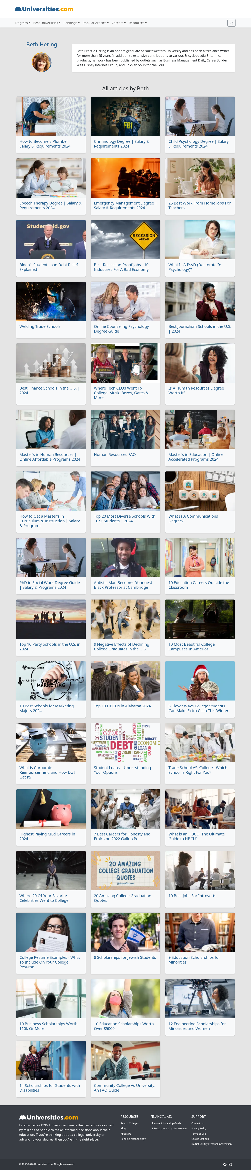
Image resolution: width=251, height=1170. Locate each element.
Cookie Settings (200, 1139)
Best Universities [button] (45, 23)
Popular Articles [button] (94, 23)
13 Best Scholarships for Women (168, 1128)
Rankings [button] (70, 23)
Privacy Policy (198, 1128)
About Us (126, 1133)
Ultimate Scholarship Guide (165, 1123)
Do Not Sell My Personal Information (211, 1144)
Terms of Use (198, 1133)
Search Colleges (130, 1123)
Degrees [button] (21, 23)
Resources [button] (136, 23)
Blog (123, 1128)
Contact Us (197, 1123)
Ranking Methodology (133, 1139)
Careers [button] (117, 23)
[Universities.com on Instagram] (230, 1164)
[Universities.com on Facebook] (224, 1164)
